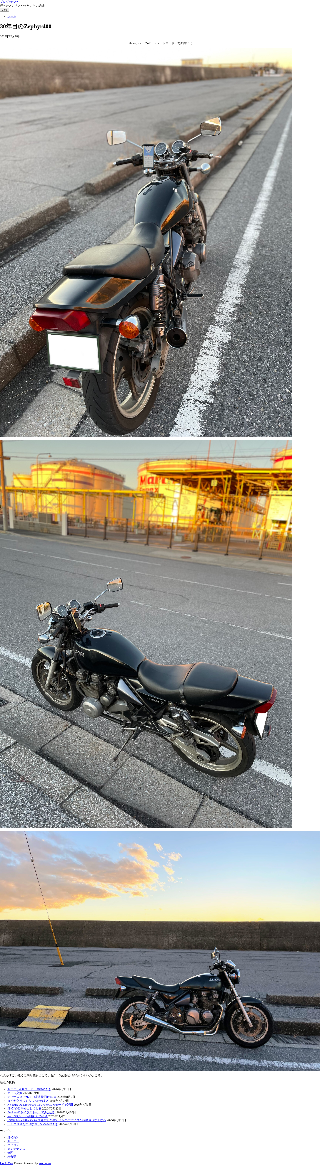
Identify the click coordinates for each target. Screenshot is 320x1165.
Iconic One (6, 1163)
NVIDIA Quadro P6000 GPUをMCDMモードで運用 (40, 1104)
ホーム (11, 16)
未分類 (11, 1156)
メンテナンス (16, 1148)
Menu (4, 9)
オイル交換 (14, 1093)
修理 (10, 1152)
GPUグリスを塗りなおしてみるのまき (32, 1124)
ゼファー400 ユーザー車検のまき (29, 1089)
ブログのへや (9, 1)
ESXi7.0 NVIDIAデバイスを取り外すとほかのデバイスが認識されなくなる (56, 1120)
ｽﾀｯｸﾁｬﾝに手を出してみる (24, 1108)
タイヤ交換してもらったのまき (28, 1100)
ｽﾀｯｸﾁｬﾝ (12, 1137)
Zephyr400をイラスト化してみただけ (31, 1112)
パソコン (13, 1145)
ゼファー (13, 1141)
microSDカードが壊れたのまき (27, 1116)
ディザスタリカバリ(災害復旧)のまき (32, 1096)
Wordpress (45, 1163)
